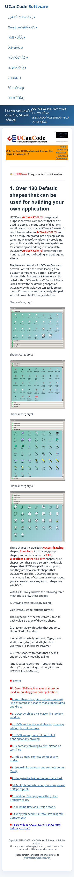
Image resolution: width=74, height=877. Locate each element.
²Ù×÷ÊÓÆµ (16, 88)
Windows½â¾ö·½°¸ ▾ (22, 27)
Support (62, 155)
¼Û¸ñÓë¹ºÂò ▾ (18, 57)
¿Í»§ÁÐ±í (14, 78)
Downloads (61, 158)
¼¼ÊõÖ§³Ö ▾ (17, 67)
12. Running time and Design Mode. (34, 807)
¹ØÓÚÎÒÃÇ (16, 98)
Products (61, 149)
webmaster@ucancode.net (37, 857)
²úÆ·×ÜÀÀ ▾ (16, 37)
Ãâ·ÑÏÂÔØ (15, 47)
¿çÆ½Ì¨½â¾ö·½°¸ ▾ (21, 17)
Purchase (61, 152)
